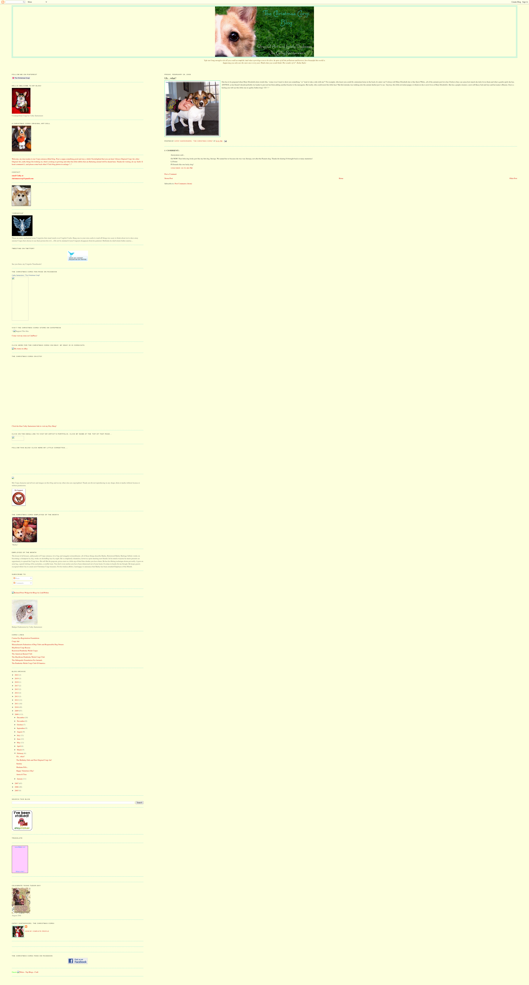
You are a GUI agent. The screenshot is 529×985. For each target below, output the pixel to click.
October (20, 724)
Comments (19, 583)
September (21, 728)
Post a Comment (170, 174)
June (19, 739)
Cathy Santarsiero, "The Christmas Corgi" (26, 275)
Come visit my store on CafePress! (24, 335)
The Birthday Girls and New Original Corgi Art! (34, 760)
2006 (17, 787)
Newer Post (168, 178)
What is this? (20, 871)
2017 (17, 685)
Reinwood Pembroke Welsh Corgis (25, 650)
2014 (17, 693)
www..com (20, 847)
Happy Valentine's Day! (25, 771)
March (19, 749)
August (20, 732)
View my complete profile (37, 931)
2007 (17, 783)
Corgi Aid (15, 641)
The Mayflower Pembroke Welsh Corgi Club (28, 657)
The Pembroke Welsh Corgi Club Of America (28, 663)
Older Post (513, 178)
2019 (17, 678)
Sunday (19, 763)
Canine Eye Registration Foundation (25, 638)
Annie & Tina (21, 774)
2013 (17, 696)
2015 (17, 689)
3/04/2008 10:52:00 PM (182, 168)
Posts (17, 578)
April (19, 746)
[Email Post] (225, 141)
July (19, 735)
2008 (17, 714)
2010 (17, 707)
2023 (17, 675)
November (21, 721)
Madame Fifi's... (22, 767)
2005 (17, 790)
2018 (17, 682)
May (19, 742)
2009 (17, 710)
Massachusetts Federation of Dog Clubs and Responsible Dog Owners (38, 644)
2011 (17, 703)
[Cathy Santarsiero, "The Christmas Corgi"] (20, 320)
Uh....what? (20, 756)
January (20, 779)
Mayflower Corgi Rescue (21, 647)
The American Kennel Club (22, 654)
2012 (17, 700)
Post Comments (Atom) (183, 183)
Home (341, 178)
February (20, 753)
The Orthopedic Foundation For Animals (27, 660)
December (21, 717)
